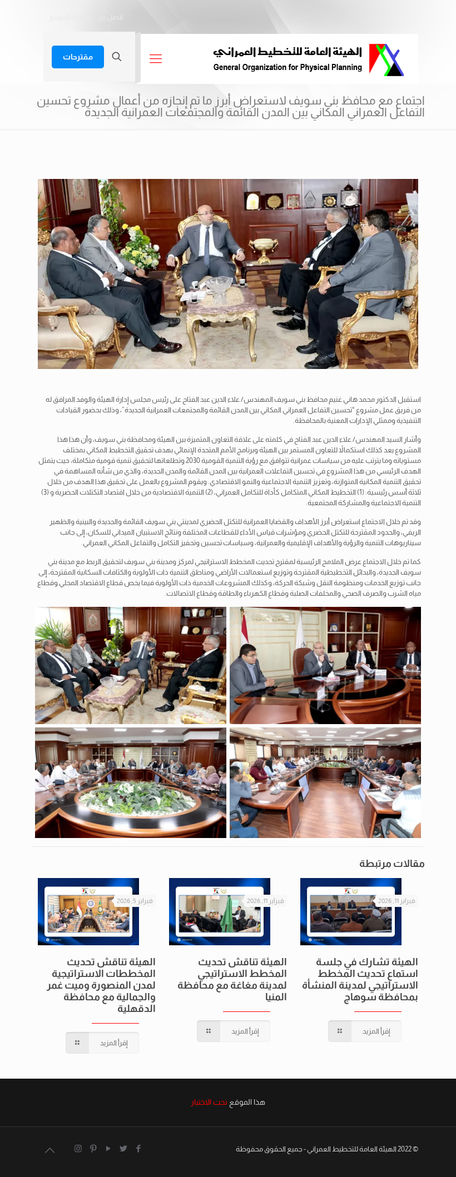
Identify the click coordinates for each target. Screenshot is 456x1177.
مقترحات (78, 56)
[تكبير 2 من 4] (206, 621)
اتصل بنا (111, 17)
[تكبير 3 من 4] (401, 741)
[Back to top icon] (49, 1150)
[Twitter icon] (123, 1148)
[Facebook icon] (138, 1148)
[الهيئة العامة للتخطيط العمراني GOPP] (308, 59)
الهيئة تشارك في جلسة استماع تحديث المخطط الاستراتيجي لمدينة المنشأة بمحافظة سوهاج (360, 979)
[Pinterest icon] (93, 1148)
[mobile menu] (155, 58)
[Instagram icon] (78, 1148)
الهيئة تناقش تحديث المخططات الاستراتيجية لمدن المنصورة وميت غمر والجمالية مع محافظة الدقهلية (101, 985)
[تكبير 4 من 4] (206, 741)
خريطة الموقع (70, 17)
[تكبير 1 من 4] (401, 621)
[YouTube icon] (108, 1148)
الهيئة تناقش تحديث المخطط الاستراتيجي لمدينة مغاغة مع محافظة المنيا (232, 979)
